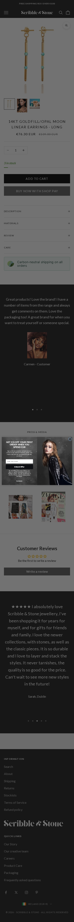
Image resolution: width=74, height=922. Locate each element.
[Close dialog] (69, 439)
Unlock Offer (19, 466)
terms (20, 476)
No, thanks (19, 481)
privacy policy (26, 474)
